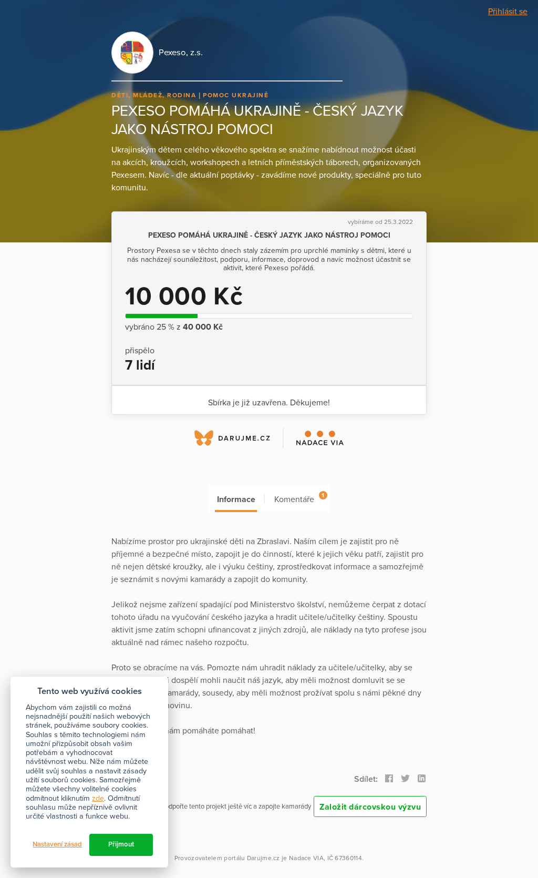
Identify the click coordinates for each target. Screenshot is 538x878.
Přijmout (121, 844)
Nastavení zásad (57, 844)
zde (98, 798)
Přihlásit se (507, 11)
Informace (236, 499)
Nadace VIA (306, 858)
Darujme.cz (263, 858)
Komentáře (299, 498)
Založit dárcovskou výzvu (370, 807)
